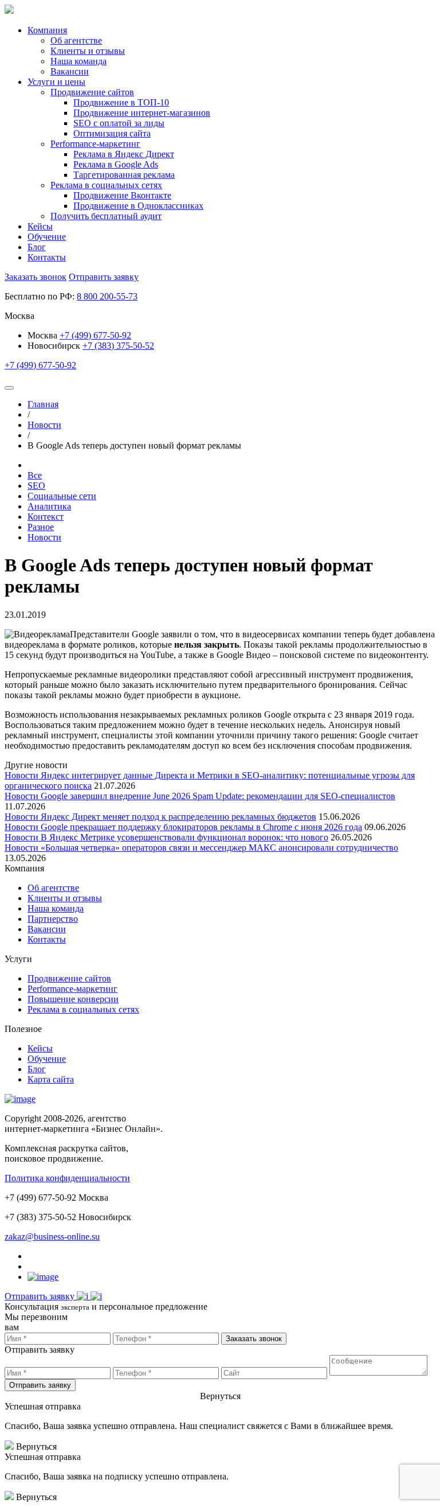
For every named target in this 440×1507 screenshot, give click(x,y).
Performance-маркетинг (72, 989)
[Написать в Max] (96, 1296)
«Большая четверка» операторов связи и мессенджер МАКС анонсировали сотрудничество (219, 847)
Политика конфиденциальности (67, 1178)
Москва (44, 335)
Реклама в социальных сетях (83, 1009)
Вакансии (47, 929)
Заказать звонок (35, 277)
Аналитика (49, 506)
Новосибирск (54, 346)
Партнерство (53, 919)
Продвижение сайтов (69, 978)
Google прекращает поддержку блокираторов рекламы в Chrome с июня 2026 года (201, 827)
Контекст (46, 516)
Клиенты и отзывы (65, 898)
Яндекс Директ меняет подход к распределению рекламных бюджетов (178, 816)
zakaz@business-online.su (52, 1236)
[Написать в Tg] (84, 1296)
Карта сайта (51, 1079)
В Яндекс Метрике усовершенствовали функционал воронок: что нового (184, 837)
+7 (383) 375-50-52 (118, 346)
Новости (44, 537)
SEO (36, 485)
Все (35, 475)
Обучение (47, 237)
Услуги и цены (56, 82)
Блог (37, 247)
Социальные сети (62, 496)
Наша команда (56, 908)
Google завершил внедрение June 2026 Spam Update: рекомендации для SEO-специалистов (218, 796)
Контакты (47, 257)
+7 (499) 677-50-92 (95, 335)
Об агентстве (53, 888)
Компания (47, 30)
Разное (41, 527)
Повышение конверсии (73, 999)
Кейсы (40, 226)
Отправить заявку (104, 277)
